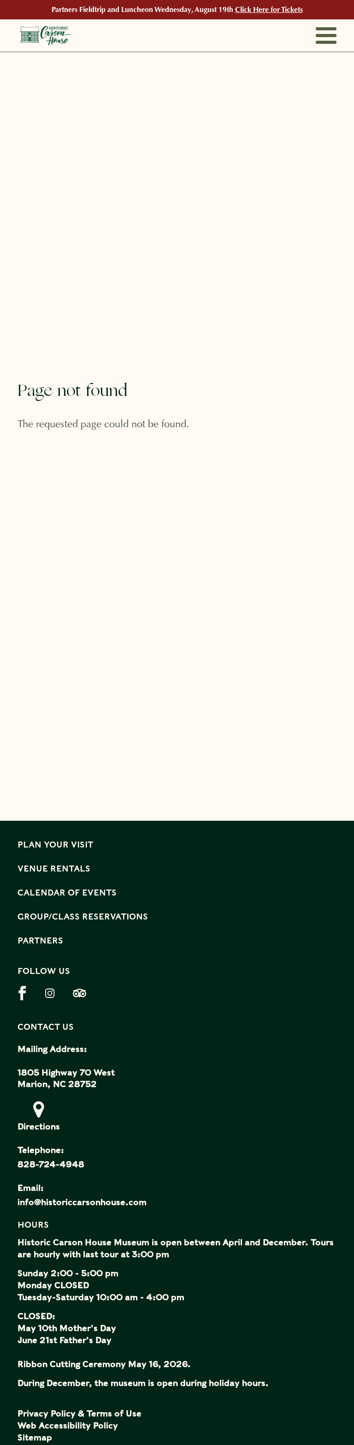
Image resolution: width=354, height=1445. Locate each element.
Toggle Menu (326, 35)
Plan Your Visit (55, 844)
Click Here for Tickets (269, 9)
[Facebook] (28, 993)
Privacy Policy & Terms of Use (80, 1413)
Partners (40, 940)
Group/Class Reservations (83, 916)
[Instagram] (55, 993)
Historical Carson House (60, 35)
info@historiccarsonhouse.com (82, 1202)
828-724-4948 (51, 1164)
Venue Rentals (54, 868)
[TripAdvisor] (83, 993)
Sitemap (35, 1437)
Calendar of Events (67, 892)
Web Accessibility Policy (68, 1425)
